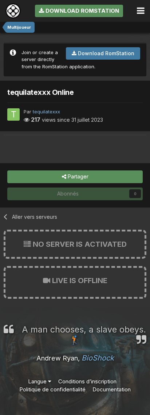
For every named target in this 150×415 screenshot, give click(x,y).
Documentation (111, 389)
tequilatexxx (46, 111)
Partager (77, 176)
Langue (38, 381)
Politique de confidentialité (52, 389)
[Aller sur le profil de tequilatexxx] (13, 114)
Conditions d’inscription (87, 381)
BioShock (98, 358)
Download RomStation (81, 10)
